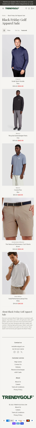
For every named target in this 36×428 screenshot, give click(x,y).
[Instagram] (14, 352)
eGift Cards (18, 372)
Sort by (17, 30)
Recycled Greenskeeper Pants (18, 136)
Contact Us (18, 364)
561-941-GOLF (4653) (18, 349)
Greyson (18, 79)
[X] (21, 352)
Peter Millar (18, 296)
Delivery (18, 367)
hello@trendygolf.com (18, 346)
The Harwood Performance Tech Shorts (18, 244)
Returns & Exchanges (18, 370)
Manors (18, 133)
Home (4, 15)
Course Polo (18, 190)
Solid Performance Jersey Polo (18, 299)
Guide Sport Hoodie (18, 81)
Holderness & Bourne (18, 242)
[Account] (29, 8)
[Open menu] (3, 8)
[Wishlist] (26, 8)
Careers (18, 384)
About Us (18, 382)
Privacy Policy (18, 389)
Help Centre (18, 362)
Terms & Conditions (18, 387)
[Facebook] (18, 352)
